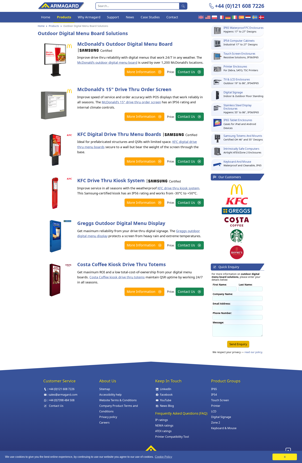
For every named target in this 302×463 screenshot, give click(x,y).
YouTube (165, 400)
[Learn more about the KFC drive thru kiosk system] (55, 193)
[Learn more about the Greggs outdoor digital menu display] (55, 236)
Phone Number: (222, 312)
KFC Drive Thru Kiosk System (111, 180)
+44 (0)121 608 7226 (239, 5)
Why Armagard (89, 17)
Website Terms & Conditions (118, 400)
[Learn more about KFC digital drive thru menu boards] (55, 149)
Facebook (166, 395)
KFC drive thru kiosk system (178, 188)
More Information (141, 71)
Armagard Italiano (234, 17)
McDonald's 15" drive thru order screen (131, 102)
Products (64, 17)
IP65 (214, 389)
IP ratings (161, 420)
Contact (172, 17)
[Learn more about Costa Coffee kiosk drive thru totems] (55, 280)
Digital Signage (221, 417)
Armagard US (207, 17)
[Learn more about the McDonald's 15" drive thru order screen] (55, 105)
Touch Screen (220, 400)
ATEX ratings (163, 431)
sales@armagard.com (63, 395)
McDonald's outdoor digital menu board (107, 62)
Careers (104, 422)
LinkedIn (165, 389)
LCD (213, 411)
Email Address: (222, 303)
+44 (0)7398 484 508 (61, 400)
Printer (215, 406)
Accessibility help (110, 395)
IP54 (214, 395)
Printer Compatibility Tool (172, 437)
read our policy (253, 352)
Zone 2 (215, 422)
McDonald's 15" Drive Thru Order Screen (124, 89)
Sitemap (104, 389)
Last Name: (245, 284)
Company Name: (223, 294)
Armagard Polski (214, 17)
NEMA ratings (164, 425)
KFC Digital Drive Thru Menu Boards (119, 134)
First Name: (220, 284)
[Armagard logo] (151, 449)
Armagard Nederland (247, 17)
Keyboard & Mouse (223, 428)
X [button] (285, 456)
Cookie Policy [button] (163, 456)
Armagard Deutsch (227, 17)
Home (45, 17)
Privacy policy (108, 417)
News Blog (167, 406)
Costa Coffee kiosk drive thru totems (117, 277)
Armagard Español (241, 17)
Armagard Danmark (261, 17)
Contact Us (187, 71)
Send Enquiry (238, 344)
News (130, 17)
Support (113, 17)
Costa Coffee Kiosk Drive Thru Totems (121, 264)
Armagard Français (220, 17)
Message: (218, 322)
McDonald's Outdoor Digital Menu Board (124, 44)
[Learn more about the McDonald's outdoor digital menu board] (55, 60)
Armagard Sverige (254, 17)
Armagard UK (200, 17)
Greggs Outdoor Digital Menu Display (121, 223)
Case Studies (150, 17)
